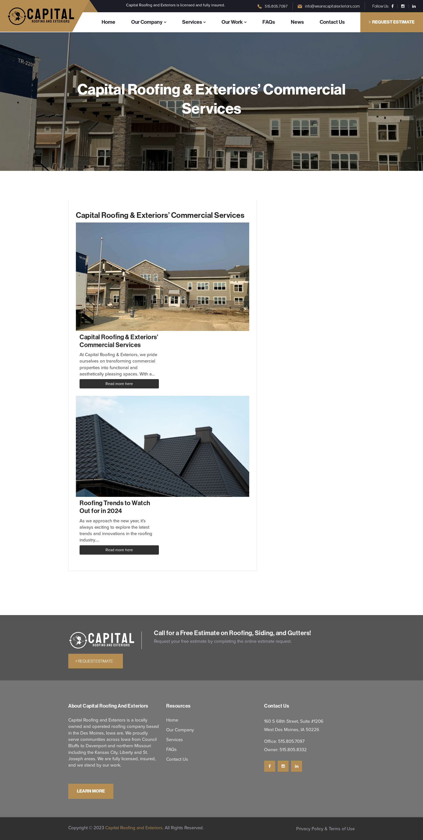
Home (108, 22)
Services (192, 22)
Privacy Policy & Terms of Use (325, 828)
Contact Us (332, 22)
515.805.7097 (276, 6)
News (297, 22)
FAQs (268, 22)
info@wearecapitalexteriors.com (332, 6)
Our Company (147, 22)
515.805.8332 (293, 749)
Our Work (232, 22)
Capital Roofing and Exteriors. (134, 827)
